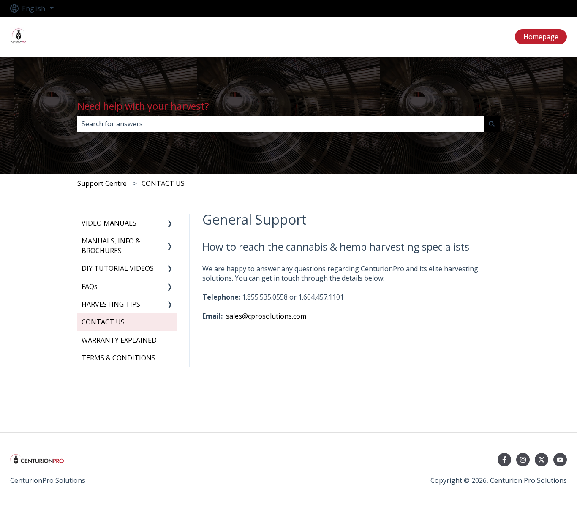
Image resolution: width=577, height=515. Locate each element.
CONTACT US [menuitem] (103, 322)
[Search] (492, 124)
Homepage (540, 36)
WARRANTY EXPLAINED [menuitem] (119, 340)
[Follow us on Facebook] (504, 459)
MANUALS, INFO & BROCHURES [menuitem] (111, 245)
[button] (170, 223)
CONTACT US (163, 183)
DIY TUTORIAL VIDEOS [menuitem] (118, 268)
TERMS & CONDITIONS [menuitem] (118, 357)
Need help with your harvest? (143, 106)
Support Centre (102, 183)
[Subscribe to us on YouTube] (560, 459)
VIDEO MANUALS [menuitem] (109, 223)
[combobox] (280, 124)
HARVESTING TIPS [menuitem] (111, 304)
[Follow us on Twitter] (541, 459)
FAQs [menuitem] (90, 286)
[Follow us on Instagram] (523, 459)
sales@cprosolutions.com (266, 316)
